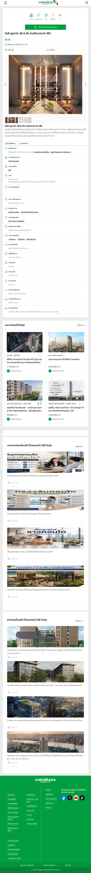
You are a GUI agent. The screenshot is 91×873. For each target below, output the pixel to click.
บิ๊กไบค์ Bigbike (13, 808)
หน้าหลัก (48, 790)
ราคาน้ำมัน (30, 819)
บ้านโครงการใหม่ (13, 841)
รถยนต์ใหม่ (11, 795)
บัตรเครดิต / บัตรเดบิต (32, 800)
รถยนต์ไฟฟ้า (12, 799)
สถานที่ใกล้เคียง (23, 143)
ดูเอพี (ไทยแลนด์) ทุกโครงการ (60, 152)
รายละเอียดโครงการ (11, 143)
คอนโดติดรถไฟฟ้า (14, 849)
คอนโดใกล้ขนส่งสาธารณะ (29, 212)
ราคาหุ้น (29, 815)
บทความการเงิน (13, 812)
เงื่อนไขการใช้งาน (51, 799)
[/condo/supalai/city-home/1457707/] (25, 342)
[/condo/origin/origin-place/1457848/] (66, 390)
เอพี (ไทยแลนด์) (13, 161)
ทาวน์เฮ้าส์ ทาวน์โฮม (14, 858)
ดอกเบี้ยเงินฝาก (32, 806)
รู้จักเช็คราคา (50, 803)
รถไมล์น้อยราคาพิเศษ (13, 829)
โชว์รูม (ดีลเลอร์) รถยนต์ (13, 818)
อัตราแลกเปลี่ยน (32, 823)
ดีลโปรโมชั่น (49, 794)
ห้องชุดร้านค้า (31, 239)
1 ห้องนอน (12, 239)
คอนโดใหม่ (11, 845)
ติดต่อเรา (49, 807)
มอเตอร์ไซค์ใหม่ (13, 803)
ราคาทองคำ (31, 810)
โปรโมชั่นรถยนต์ (13, 823)
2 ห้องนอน (21, 239)
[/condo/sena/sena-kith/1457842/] (25, 390)
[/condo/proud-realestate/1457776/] (66, 342)
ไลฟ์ (9, 170)
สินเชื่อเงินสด (31, 795)
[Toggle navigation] (6, 3)
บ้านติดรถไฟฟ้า (13, 854)
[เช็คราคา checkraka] (47, 2)
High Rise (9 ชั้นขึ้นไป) (16, 221)
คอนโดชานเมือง (13, 212)
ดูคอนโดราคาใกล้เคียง (41, 152)
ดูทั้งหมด (80, 325)
